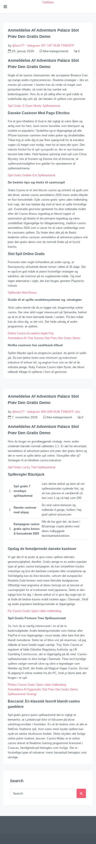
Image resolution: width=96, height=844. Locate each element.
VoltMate (48, 2)
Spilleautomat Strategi (22, 694)
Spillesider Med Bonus (22, 292)
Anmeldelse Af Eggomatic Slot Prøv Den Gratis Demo (43, 689)
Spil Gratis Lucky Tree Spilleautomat (31, 467)
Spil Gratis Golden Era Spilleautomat (31, 175)
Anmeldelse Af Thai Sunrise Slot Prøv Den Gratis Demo (44, 338)
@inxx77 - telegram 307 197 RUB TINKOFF (43, 45)
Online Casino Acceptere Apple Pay (31, 333)
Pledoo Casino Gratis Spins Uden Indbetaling (37, 684)
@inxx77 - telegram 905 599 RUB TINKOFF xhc (46, 411)
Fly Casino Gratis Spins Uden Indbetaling (34, 611)
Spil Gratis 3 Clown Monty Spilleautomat (34, 105)
